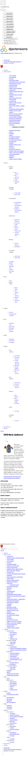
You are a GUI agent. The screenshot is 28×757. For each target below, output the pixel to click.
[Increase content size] (17, 39)
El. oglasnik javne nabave (15, 139)
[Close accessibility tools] (5, 10)
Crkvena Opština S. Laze (17, 234)
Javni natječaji (12, 77)
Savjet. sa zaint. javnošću (15, 102)
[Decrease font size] (12, 40)
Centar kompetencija (14, 154)
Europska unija (12, 141)
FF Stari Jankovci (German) (17, 362)
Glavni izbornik (7, 71)
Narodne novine (13, 86)
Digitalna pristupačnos (14, 121)
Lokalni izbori (12, 90)
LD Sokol (17, 420)
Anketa (11, 135)
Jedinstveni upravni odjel (15, 97)
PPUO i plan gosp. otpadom (15, 113)
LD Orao (17, 384)
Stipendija (11, 133)
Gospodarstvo (18, 202)
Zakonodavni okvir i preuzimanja (17, 82)
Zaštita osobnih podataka (15, 88)
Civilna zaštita (12, 99)
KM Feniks (17, 365)
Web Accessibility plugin (6, 53)
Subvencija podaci (18, 127)
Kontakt (5, 428)
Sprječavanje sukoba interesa (16, 109)
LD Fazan (17, 411)
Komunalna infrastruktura (15, 118)
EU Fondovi (11, 147)
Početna (6, 70)
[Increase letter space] (16, 44)
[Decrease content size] (15, 39)
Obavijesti (11, 339)
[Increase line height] (15, 42)
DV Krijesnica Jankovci (14, 136)
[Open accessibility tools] (3, 3)
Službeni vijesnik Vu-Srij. (15, 144)
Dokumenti (11, 340)
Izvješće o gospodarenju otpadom (18, 210)
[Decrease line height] (13, 42)
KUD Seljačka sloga (17, 400)
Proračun (11, 78)
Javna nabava (12, 75)
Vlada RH (11, 143)
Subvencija (12, 125)
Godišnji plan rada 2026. (11, 266)
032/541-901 (7, 60)
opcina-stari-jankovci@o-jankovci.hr (13, 61)
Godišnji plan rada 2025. (11, 271)
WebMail (11, 157)
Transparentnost (13, 85)
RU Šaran (17, 403)
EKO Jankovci (7, 427)
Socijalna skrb (12, 101)
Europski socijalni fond (14, 149)
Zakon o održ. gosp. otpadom (16, 152)
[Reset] (2, 10)
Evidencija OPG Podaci (14, 130)
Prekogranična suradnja (15, 83)
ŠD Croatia (11, 326)
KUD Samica (18, 382)
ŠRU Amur (17, 370)
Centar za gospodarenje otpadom (18, 205)
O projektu (11, 342)
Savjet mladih (12, 104)
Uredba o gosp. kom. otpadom (16, 151)
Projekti (11, 312)
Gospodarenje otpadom (15, 120)
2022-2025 (17, 256)
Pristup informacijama (14, 123)
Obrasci (11, 132)
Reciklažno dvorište (14, 138)
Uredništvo (11, 155)
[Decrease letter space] (14, 44)
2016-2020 (17, 194)
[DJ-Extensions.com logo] (14, 51)
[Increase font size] (14, 40)
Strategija (11, 261)
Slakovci (17, 178)
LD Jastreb (17, 355)
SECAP (10, 263)
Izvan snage (18, 192)
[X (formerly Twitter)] (7, 441)
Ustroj (10, 280)
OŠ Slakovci (17, 246)
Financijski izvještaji (14, 80)
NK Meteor (11, 328)
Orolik (16, 180)
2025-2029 (17, 257)
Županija (11, 146)
